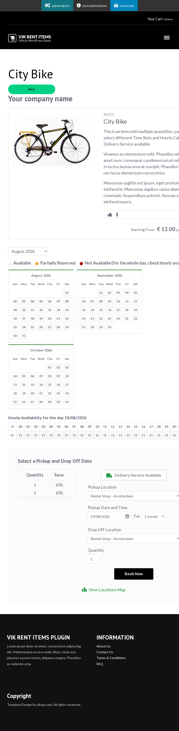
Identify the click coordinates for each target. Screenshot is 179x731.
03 (118, 292)
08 (101, 301)
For (137, 516)
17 (118, 310)
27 (83, 327)
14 (92, 310)
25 (126, 318)
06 (83, 301)
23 (109, 318)
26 (135, 318)
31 (23, 335)
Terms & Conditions (111, 658)
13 (83, 310)
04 (126, 292)
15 (101, 310)
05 (135, 292)
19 (135, 310)
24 (118, 318)
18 (126, 310)
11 (126, 301)
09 (109, 301)
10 (118, 301)
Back (31, 89)
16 (109, 310)
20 (83, 318)
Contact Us (104, 652)
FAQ (99, 664)
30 (15, 335)
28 (92, 327)
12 (135, 301)
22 (101, 318)
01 (101, 292)
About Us (103, 646)
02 (109, 292)
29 (67, 327)
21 (92, 318)
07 (92, 301)
